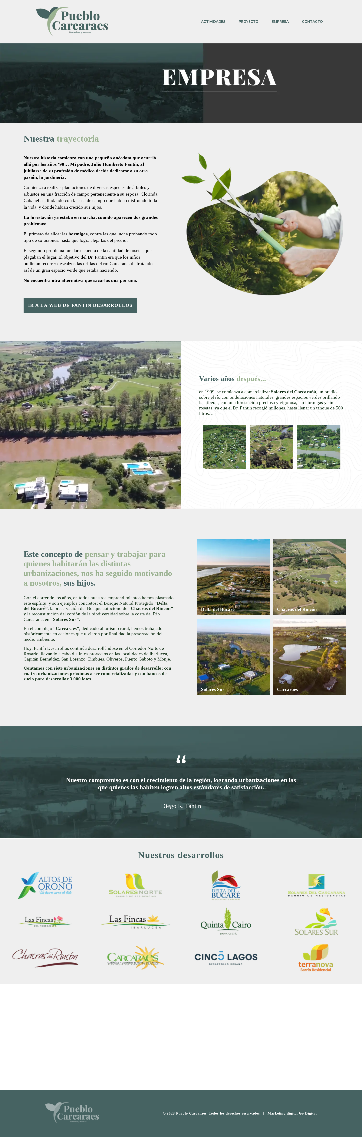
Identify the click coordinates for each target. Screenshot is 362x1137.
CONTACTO (312, 21)
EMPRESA (280, 21)
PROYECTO (248, 21)
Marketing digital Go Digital (292, 1113)
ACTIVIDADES (213, 21)
